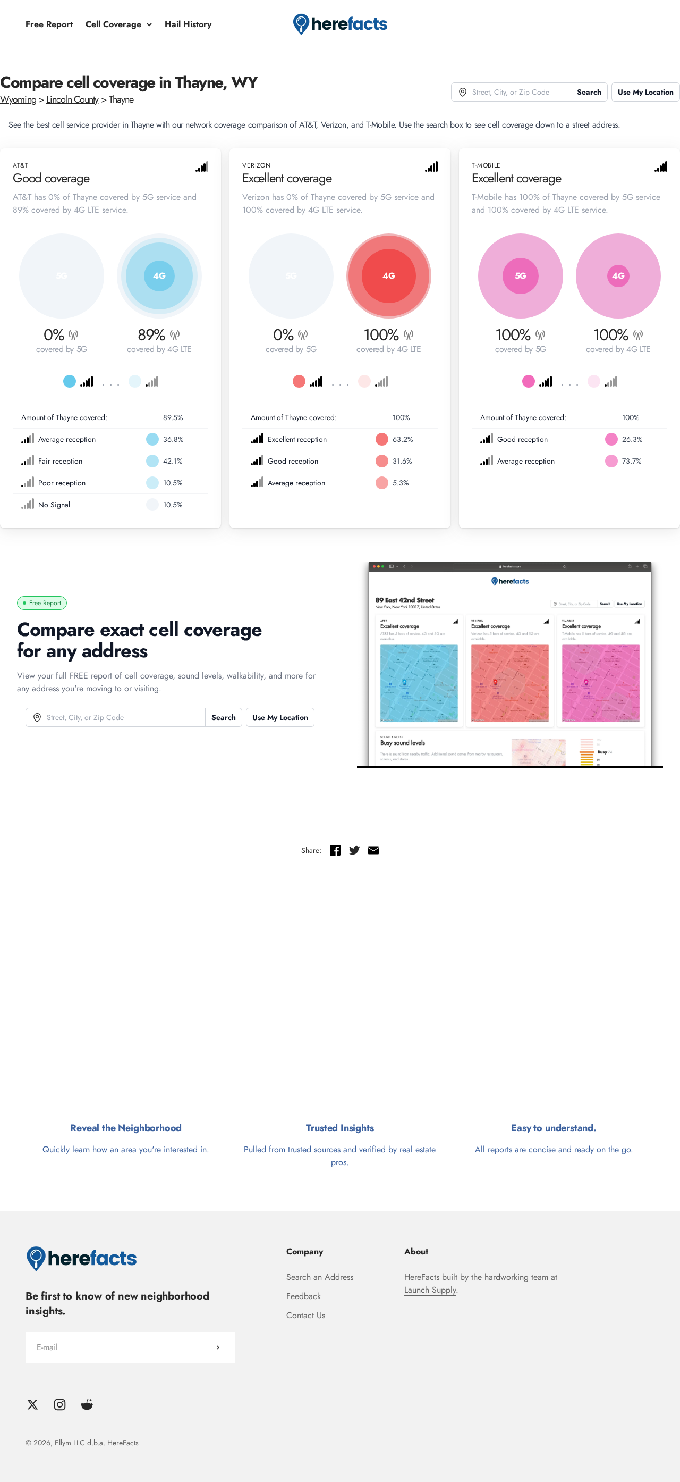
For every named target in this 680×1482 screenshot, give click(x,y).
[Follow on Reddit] (87, 1404)
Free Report (49, 24)
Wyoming (18, 99)
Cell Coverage (113, 24)
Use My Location (646, 92)
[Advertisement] (340, 993)
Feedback (303, 1296)
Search (589, 92)
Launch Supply (430, 1290)
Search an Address (319, 1277)
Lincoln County (72, 99)
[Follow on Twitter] (33, 1404)
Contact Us (305, 1315)
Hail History (188, 24)
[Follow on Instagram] (60, 1404)
